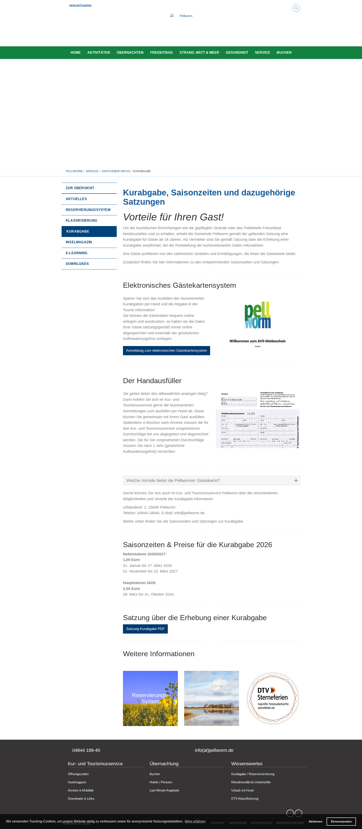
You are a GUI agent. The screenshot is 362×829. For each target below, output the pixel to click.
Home (76, 52)
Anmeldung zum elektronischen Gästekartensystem (166, 351)
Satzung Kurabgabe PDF (145, 629)
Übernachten (130, 52)
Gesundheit (237, 52)
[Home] (184, 30)
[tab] (211, 480)
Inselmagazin (211, 698)
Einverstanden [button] (341, 821)
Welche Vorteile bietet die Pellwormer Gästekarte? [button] (173, 480)
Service (262, 52)
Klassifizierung (272, 698)
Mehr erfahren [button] (195, 821)
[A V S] (257, 325)
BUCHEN (284, 52)
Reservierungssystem (150, 698)
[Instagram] (298, 813)
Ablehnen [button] (315, 821)
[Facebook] (290, 813)
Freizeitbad (161, 52)
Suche (297, 4)
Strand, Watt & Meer (199, 52)
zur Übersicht (80, 188)
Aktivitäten (98, 52)
